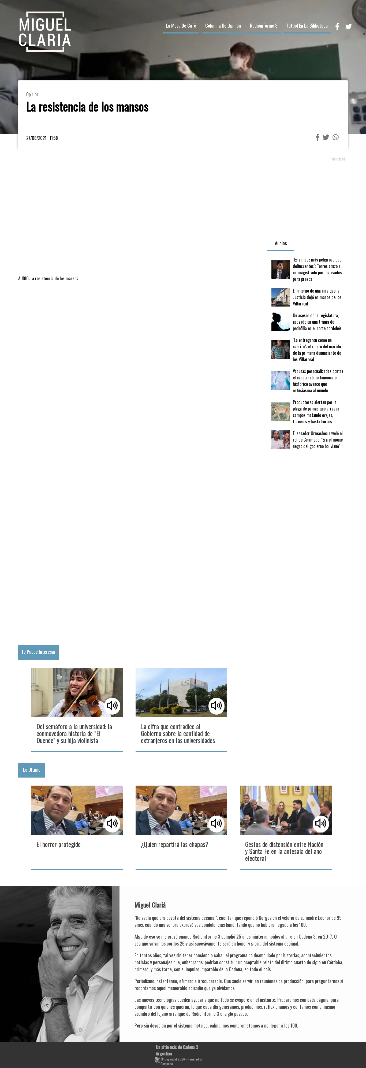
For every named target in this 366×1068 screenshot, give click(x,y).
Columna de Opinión (223, 25)
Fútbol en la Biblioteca (307, 25)
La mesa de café (181, 25)
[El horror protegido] (77, 827)
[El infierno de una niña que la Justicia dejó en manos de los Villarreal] (307, 297)
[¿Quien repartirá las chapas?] (181, 827)
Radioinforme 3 (264, 25)
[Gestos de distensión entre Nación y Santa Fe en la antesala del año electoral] (285, 827)
